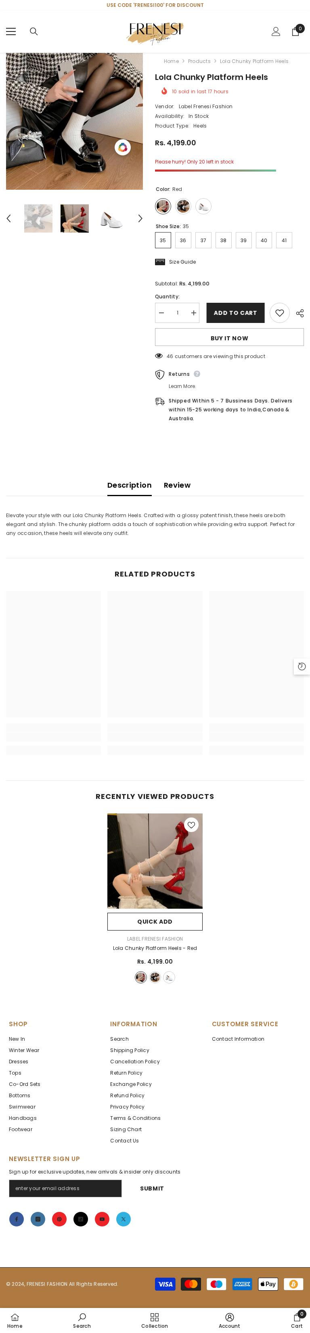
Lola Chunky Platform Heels (155, 948)
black (155, 977)
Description (129, 485)
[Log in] (276, 31)
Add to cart (234, 313)
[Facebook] (16, 1219)
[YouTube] (102, 1219)
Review (177, 485)
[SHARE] (297, 313)
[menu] (11, 31)
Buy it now (230, 338)
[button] (8, 218)
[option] (74, 121)
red (141, 977)
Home (171, 61)
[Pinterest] (59, 1219)
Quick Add (155, 922)
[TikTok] (80, 1219)
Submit (152, 1188)
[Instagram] (38, 1219)
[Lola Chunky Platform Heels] (155, 861)
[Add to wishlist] (280, 313)
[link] (53, 737)
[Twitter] (123, 1219)
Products (199, 61)
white (169, 977)
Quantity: (167, 296)
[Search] (34, 31)
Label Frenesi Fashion (206, 106)
